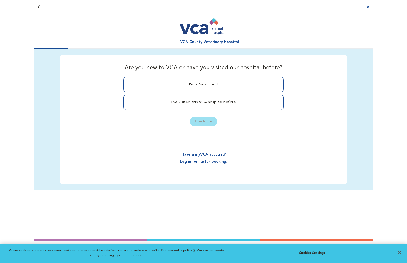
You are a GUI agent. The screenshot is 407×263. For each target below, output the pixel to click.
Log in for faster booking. (203, 162)
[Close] (399, 252)
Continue (203, 121)
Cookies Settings (312, 253)
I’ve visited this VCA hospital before (203, 102)
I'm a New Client (203, 84)
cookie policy (183, 250)
